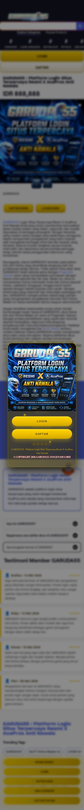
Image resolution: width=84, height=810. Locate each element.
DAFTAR (42, 434)
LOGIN (42, 421)
